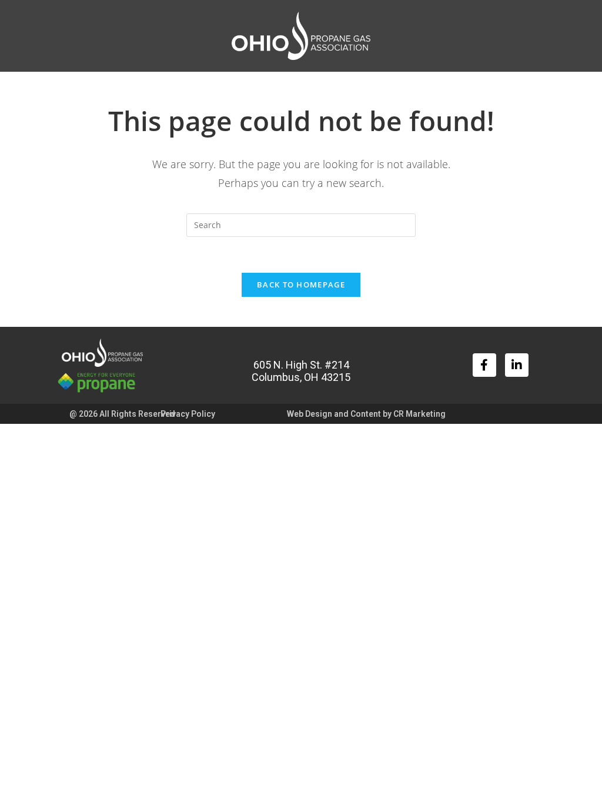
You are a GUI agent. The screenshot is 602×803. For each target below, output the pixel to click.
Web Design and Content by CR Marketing (366, 414)
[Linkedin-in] (517, 365)
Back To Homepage (301, 284)
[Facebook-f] (484, 365)
